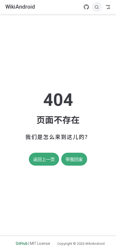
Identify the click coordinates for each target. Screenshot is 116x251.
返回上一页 (44, 159)
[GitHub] (86, 7)
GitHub (22, 243)
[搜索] (97, 7)
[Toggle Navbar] (108, 7)
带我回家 (74, 159)
